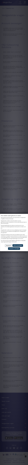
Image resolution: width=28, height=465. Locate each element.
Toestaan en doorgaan (14, 248)
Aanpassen (8, 245)
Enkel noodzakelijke (17, 245)
